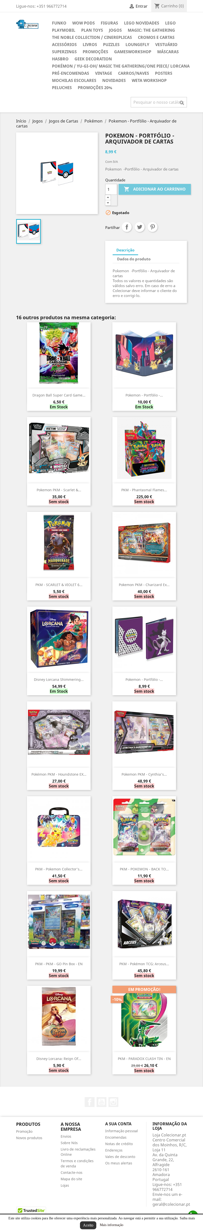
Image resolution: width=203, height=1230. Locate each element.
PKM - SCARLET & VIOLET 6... (58, 584)
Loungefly (137, 44)
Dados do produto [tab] (134, 258)
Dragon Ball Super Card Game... (58, 395)
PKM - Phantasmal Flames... (144, 490)
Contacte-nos (71, 1172)
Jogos (115, 30)
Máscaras (168, 51)
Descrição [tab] (125, 249)
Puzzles (111, 44)
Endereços (114, 1150)
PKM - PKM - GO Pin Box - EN (59, 963)
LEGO (170, 23)
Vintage (103, 73)
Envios (66, 1136)
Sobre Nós (69, 1142)
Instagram (113, 1102)
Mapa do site (71, 1179)
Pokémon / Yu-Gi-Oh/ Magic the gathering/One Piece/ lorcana (121, 66)
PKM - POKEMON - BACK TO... (144, 869)
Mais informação (111, 1225)
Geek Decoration (93, 59)
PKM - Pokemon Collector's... (58, 869)
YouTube (101, 1102)
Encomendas (116, 1137)
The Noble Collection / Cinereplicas (92, 37)
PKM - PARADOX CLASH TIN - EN (144, 1058)
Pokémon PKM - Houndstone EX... (58, 774)
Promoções (95, 51)
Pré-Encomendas (70, 73)
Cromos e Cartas (156, 37)
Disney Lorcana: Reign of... (58, 1058)
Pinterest (152, 227)
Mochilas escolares (74, 80)
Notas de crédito (119, 1143)
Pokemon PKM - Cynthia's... (144, 774)
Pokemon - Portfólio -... (144, 395)
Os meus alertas (118, 1163)
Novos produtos (29, 1137)
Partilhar (127, 227)
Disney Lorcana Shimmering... (59, 679)
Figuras (109, 23)
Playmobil (63, 30)
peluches (62, 87)
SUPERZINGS (64, 51)
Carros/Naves (133, 73)
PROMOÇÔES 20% (95, 87)
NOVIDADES (114, 80)
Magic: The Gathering (151, 30)
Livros (90, 44)
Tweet (140, 227)
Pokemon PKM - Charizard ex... (144, 584)
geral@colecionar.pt (171, 1204)
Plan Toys (92, 30)
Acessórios (64, 44)
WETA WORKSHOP (149, 80)
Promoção (24, 1131)
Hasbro (60, 59)
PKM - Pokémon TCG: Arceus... (144, 963)
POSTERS (163, 73)
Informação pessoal (121, 1131)
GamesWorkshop (132, 51)
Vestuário (166, 44)
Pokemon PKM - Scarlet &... (59, 490)
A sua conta (118, 1124)
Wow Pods (83, 23)
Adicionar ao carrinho (155, 189)
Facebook (90, 1102)
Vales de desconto (120, 1156)
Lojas (65, 1185)
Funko (59, 23)
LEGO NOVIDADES (141, 23)
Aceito (88, 1225)
